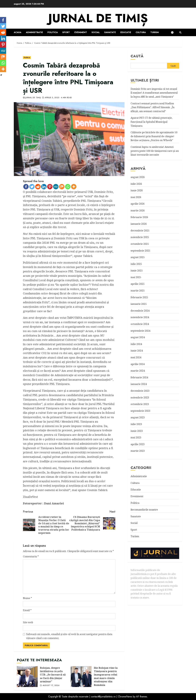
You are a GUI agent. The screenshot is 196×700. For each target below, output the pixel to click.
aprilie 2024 (138, 364)
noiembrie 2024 (140, 317)
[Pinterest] (50, 186)
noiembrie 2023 (140, 397)
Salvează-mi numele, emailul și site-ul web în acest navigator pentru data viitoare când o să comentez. (69, 636)
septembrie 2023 (140, 410)
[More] (73, 186)
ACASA (17, 32)
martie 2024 (138, 370)
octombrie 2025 (140, 243)
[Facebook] (26, 186)
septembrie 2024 (140, 330)
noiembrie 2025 (140, 237)
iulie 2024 (136, 344)
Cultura (141, 32)
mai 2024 (136, 357)
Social (96, 32)
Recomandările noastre (144, 509)
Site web (28, 622)
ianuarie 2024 (139, 384)
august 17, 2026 (51, 685)
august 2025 (138, 257)
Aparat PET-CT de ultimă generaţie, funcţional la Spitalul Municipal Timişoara (151, 121)
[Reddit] (38, 186)
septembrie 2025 (140, 250)
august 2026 (138, 177)
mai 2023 (136, 437)
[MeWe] (55, 186)
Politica (52, 32)
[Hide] (1, 75)
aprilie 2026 (138, 203)
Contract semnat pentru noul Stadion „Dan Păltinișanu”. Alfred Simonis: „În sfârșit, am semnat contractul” (152, 107)
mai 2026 (136, 197)
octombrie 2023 (140, 404)
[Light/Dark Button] (174, 32)
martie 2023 (138, 450)
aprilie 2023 (138, 444)
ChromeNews (125, 696)
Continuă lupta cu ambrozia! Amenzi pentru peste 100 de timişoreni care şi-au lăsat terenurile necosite (155, 150)
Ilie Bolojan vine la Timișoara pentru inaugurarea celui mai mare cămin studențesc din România (81, 676)
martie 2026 (138, 210)
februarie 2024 (139, 377)
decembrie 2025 (140, 230)
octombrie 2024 (140, 324)
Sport (66, 32)
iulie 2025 (136, 263)
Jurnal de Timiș (33, 97)
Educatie (125, 32)
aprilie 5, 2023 (52, 97)
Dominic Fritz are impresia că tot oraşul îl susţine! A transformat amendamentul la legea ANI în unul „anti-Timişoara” (154, 92)
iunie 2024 (137, 350)
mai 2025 (136, 277)
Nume (27, 598)
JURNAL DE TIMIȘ (98, 18)
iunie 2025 (137, 270)
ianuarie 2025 (139, 304)
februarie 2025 (139, 297)
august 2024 (138, 337)
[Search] (180, 32)
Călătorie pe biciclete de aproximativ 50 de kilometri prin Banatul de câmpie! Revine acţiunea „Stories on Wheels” (154, 136)
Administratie (34, 32)
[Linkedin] (44, 186)
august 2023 (138, 417)
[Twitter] (32, 186)
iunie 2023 (137, 430)
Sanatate (110, 32)
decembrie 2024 (140, 310)
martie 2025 (138, 290)
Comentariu (31, 556)
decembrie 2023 (140, 390)
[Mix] (61, 186)
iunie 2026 (137, 190)
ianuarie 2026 (139, 223)
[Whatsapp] (67, 186)
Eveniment (80, 32)
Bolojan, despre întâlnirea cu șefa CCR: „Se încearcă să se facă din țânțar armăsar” (27, 676)
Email (27, 610)
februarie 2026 (139, 217)
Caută (137, 56)
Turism (154, 32)
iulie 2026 (136, 183)
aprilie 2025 (138, 284)
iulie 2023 (136, 424)
